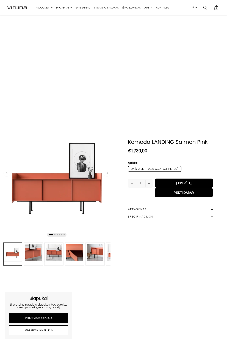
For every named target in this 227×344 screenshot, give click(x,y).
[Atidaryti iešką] (205, 7)
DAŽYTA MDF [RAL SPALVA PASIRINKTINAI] (154, 169)
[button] (7, 173)
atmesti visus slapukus (38, 330)
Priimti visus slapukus (38, 318)
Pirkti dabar (184, 192)
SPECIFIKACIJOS (140, 217)
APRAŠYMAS (137, 209)
